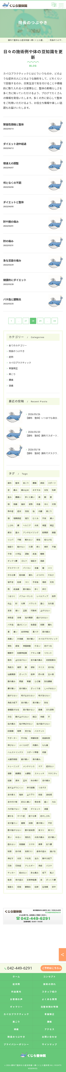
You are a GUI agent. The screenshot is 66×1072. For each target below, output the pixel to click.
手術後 (35, 582)
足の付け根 (12, 802)
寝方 (27, 518)
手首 (44, 518)
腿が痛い (25, 759)
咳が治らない (44, 695)
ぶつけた (40, 575)
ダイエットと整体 (13, 202)
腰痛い (18, 497)
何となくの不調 (12, 182)
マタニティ (53, 773)
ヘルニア (27, 525)
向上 (10, 603)
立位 (10, 717)
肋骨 (19, 582)
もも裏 (45, 745)
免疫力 (10, 667)
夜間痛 (22, 844)
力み (54, 802)
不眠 (19, 540)
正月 (25, 780)
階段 (21, 795)
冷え (46, 504)
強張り (10, 547)
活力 (36, 858)
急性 (46, 703)
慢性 (10, 646)
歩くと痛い (30, 497)
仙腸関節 (11, 674)
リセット (48, 653)
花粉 (10, 866)
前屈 (40, 795)
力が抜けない (13, 809)
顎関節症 (17, 518)
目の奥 (18, 851)
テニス (41, 667)
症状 (19, 511)
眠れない (29, 540)
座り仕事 (32, 816)
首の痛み (23, 688)
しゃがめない (50, 688)
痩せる (10, 816)
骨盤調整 (27, 646)
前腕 (42, 625)
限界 (54, 596)
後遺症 (34, 625)
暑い (15, 632)
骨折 (46, 547)
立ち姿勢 (50, 710)
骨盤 (44, 525)
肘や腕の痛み (11, 221)
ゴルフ (24, 561)
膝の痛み (27, 589)
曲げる (53, 851)
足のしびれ (45, 816)
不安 (50, 823)
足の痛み (46, 780)
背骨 (19, 618)
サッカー (11, 873)
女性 (46, 490)
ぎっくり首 (35, 688)
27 (26, 321)
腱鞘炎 (28, 887)
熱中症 (10, 511)
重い (46, 802)
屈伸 (33, 674)
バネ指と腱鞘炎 (12, 299)
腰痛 (11, 380)
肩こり (12, 374)
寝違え (10, 887)
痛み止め (25, 490)
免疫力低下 (12, 703)
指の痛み (11, 724)
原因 (42, 483)
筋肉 (10, 660)
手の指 (24, 738)
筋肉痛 (22, 575)
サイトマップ (49, 1044)
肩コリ (51, 830)
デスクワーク (13, 568)
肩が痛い (36, 703)
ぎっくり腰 (51, 880)
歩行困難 (31, 788)
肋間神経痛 (22, 653)
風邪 (19, 667)
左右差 (51, 603)
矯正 (52, 525)
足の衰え (11, 795)
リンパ (10, 540)
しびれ (10, 525)
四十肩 (41, 674)
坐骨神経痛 (32, 880)
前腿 (44, 752)
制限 (10, 851)
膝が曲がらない (14, 830)
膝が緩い (40, 823)
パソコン (27, 568)
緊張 (38, 540)
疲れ (31, 575)
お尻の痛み (39, 837)
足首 (10, 610)
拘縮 (42, 717)
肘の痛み (8, 241)
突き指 (28, 731)
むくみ (35, 518)
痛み (15, 490)
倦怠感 (37, 802)
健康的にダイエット (14, 280)
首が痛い (25, 703)
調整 (54, 532)
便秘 (33, 667)
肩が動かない (29, 710)
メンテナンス (29, 766)
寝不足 (10, 582)
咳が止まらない (28, 695)
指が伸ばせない (26, 724)
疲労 (10, 532)
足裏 (36, 568)
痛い (52, 518)
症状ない (50, 766)
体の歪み (19, 880)
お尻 (36, 525)
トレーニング (13, 766)
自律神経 (25, 632)
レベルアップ (42, 596)
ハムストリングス (15, 752)
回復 (31, 823)
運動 (27, 554)
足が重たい (12, 823)
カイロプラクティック (20, 362)
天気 (52, 582)
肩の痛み (46, 632)
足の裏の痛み (36, 660)
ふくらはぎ (24, 745)
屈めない (23, 873)
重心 (42, 603)
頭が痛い (31, 639)
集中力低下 (47, 858)
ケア (40, 766)
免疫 (40, 866)
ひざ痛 (37, 681)
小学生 (18, 554)
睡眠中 (10, 653)
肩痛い (10, 639)
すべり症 (21, 816)
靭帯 (19, 731)
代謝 (25, 809)
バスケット (39, 731)
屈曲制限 (46, 738)
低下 (44, 873)
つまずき (42, 788)
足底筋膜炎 (51, 660)
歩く (36, 589)
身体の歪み (41, 851)
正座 (25, 610)
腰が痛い (11, 688)
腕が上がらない (22, 717)
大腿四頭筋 (12, 759)
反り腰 (49, 844)
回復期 (10, 731)
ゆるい (18, 837)
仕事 (23, 603)
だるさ (51, 575)
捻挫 (19, 887)
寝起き (34, 561)
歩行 (44, 589)
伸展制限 (34, 738)
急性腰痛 (48, 681)
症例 (11, 357)
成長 (35, 554)
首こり (26, 483)
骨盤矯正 (13, 368)
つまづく (11, 596)
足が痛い (52, 837)
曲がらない (12, 695)
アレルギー (30, 866)
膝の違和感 (30, 830)
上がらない (45, 610)
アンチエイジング (30, 532)
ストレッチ (39, 773)
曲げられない (42, 618)
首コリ (41, 830)
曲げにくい (22, 625)
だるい (37, 646)
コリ (27, 582)
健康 (10, 773)
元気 (19, 858)
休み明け (34, 780)
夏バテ (35, 632)
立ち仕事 (11, 575)
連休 (17, 780)
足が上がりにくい (15, 788)
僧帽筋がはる (13, 710)
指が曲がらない (43, 724)
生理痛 (45, 887)
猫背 (23, 504)
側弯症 (10, 618)
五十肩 (51, 674)
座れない (11, 844)
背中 (54, 887)
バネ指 (10, 625)
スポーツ (52, 483)
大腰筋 (28, 773)
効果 (54, 490)
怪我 (27, 511)
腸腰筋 (18, 773)
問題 (21, 681)
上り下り (31, 795)
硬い (17, 610)
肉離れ (35, 745)
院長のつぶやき (17, 351)
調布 (10, 483)
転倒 (10, 880)
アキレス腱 (35, 653)
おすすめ (36, 490)
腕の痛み (11, 681)
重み (17, 532)
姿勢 (31, 504)
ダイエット (35, 809)
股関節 (45, 532)
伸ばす (10, 858)
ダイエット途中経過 (14, 144)
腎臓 (29, 681)
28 (33, 321)
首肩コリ (29, 851)
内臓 (40, 511)
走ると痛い (26, 802)
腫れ (50, 625)
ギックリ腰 (12, 561)
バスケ (49, 866)
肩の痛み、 (37, 759)
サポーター (12, 738)
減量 (46, 809)
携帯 (40, 844)
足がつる (48, 646)
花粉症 (18, 866)
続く (38, 547)
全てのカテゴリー (18, 345)
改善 (38, 504)
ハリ (50, 568)
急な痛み (34, 873)
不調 (54, 547)
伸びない (11, 745)
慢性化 (28, 837)
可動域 (34, 610)
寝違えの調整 (11, 163)
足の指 (51, 667)
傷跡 (44, 582)
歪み (10, 497)
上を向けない (21, 660)
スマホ (32, 844)
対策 (54, 504)
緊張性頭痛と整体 (13, 124)
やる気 (28, 858)
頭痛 (11, 385)
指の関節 (29, 618)
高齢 (42, 561)
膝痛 (40, 710)
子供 (10, 554)
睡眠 (42, 554)
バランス (33, 603)
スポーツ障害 (32, 752)
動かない (21, 547)
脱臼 (35, 717)
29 (40, 321)
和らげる (48, 540)
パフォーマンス (26, 596)
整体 (17, 483)
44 (54, 321)
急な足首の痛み (12, 260)
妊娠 (10, 780)
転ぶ (52, 873)
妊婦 (36, 887)
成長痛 (16, 589)
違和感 (49, 795)
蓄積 (23, 823)
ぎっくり (23, 674)
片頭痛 (20, 639)
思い (10, 837)
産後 (17, 646)
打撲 (31, 547)
